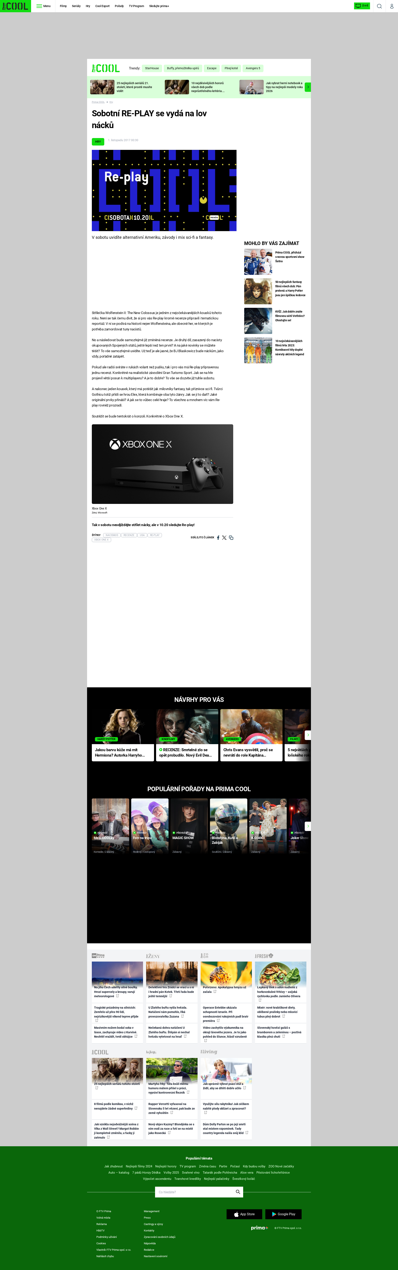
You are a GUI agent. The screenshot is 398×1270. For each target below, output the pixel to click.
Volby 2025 (171, 1172)
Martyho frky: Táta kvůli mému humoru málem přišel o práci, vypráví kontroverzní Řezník (168, 1088)
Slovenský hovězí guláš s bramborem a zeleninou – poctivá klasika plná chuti (279, 1032)
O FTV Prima (103, 1211)
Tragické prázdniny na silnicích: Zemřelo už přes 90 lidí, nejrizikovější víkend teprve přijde (116, 1012)
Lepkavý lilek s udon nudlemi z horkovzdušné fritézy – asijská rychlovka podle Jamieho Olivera (278, 992)
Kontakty (149, 1230)
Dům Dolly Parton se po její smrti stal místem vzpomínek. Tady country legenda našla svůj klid (224, 1129)
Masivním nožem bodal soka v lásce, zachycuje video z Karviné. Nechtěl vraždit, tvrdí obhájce (115, 1032)
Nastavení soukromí (155, 1256)
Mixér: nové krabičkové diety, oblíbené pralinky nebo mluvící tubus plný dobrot (277, 1012)
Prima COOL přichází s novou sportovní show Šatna (289, 257)
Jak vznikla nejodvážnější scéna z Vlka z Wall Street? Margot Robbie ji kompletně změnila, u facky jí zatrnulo (116, 1131)
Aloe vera (246, 1172)
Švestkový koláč (243, 1179)
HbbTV (100, 1230)
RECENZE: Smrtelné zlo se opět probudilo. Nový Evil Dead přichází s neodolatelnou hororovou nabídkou (185, 753)
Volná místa (103, 1217)
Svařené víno (191, 1172)
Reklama (101, 1224)
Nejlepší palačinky (216, 1179)
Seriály (76, 6)
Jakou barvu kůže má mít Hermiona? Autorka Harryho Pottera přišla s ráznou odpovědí (118, 753)
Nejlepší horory (165, 1166)
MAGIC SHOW (183, 838)
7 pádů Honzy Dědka (146, 1172)
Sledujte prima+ (159, 6)
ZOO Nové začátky (281, 1166)
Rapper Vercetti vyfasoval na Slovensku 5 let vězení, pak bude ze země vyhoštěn (171, 1108)
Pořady (119, 6)
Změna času (207, 1166)
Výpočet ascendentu (157, 1179)
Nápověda (150, 1243)
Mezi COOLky (104, 838)
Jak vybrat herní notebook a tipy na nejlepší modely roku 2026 (284, 87)
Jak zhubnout (113, 1166)
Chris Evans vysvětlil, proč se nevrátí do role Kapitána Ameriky (248, 753)
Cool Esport (102, 6)
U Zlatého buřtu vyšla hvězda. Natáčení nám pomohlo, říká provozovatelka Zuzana (167, 1012)
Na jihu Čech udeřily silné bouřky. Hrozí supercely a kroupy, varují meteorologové (116, 992)
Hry (88, 6)
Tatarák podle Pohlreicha (220, 1172)
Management (151, 1211)
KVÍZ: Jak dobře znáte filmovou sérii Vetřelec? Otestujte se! (290, 316)
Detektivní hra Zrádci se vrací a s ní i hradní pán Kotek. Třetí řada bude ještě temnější (171, 992)
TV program (188, 1166)
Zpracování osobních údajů (159, 1236)
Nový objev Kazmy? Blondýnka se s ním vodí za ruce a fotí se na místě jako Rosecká (171, 1129)
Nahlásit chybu (105, 1256)
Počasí (235, 1166)
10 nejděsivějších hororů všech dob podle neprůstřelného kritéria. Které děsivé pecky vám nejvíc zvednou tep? (207, 90)
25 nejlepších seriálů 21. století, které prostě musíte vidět (134, 87)
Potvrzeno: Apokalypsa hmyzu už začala (224, 989)
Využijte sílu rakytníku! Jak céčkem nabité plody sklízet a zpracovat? (226, 1106)
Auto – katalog (118, 1172)
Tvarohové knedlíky (187, 1179)
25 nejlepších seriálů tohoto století (117, 1084)
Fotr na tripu (142, 838)
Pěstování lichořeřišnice (273, 1172)
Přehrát (103, 833)
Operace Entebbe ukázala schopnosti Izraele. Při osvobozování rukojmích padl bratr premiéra (225, 1014)
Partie (223, 1166)
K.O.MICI (258, 838)
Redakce (149, 1249)
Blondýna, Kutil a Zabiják (225, 840)
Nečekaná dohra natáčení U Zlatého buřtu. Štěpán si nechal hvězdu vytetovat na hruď (169, 1032)
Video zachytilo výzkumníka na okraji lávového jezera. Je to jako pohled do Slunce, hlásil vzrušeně (225, 1032)
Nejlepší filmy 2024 (139, 1166)
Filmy (63, 6)
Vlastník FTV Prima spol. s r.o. (113, 1249)
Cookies (101, 1243)
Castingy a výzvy (153, 1224)
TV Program (136, 6)
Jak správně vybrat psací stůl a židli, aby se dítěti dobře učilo (223, 1086)
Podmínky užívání (106, 1236)
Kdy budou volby (254, 1166)
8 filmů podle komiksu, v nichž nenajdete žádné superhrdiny (113, 1106)
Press (147, 1217)
